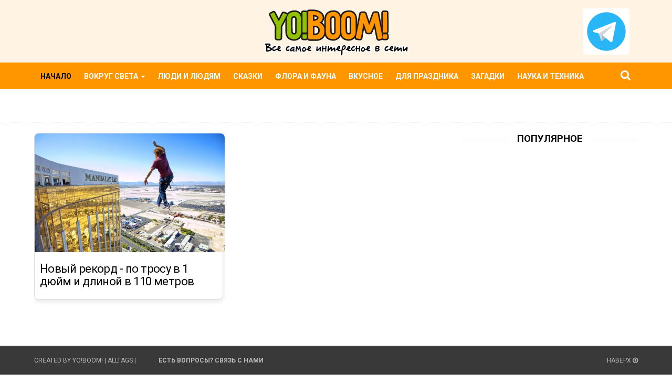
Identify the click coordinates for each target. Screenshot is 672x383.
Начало (55, 76)
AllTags (120, 360)
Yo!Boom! (87, 360)
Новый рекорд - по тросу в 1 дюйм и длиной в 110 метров (117, 275)
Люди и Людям (189, 76)
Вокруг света (112, 76)
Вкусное (366, 76)
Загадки (488, 76)
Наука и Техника (550, 76)
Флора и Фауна (305, 76)
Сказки (247, 76)
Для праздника (426, 76)
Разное (55, 102)
